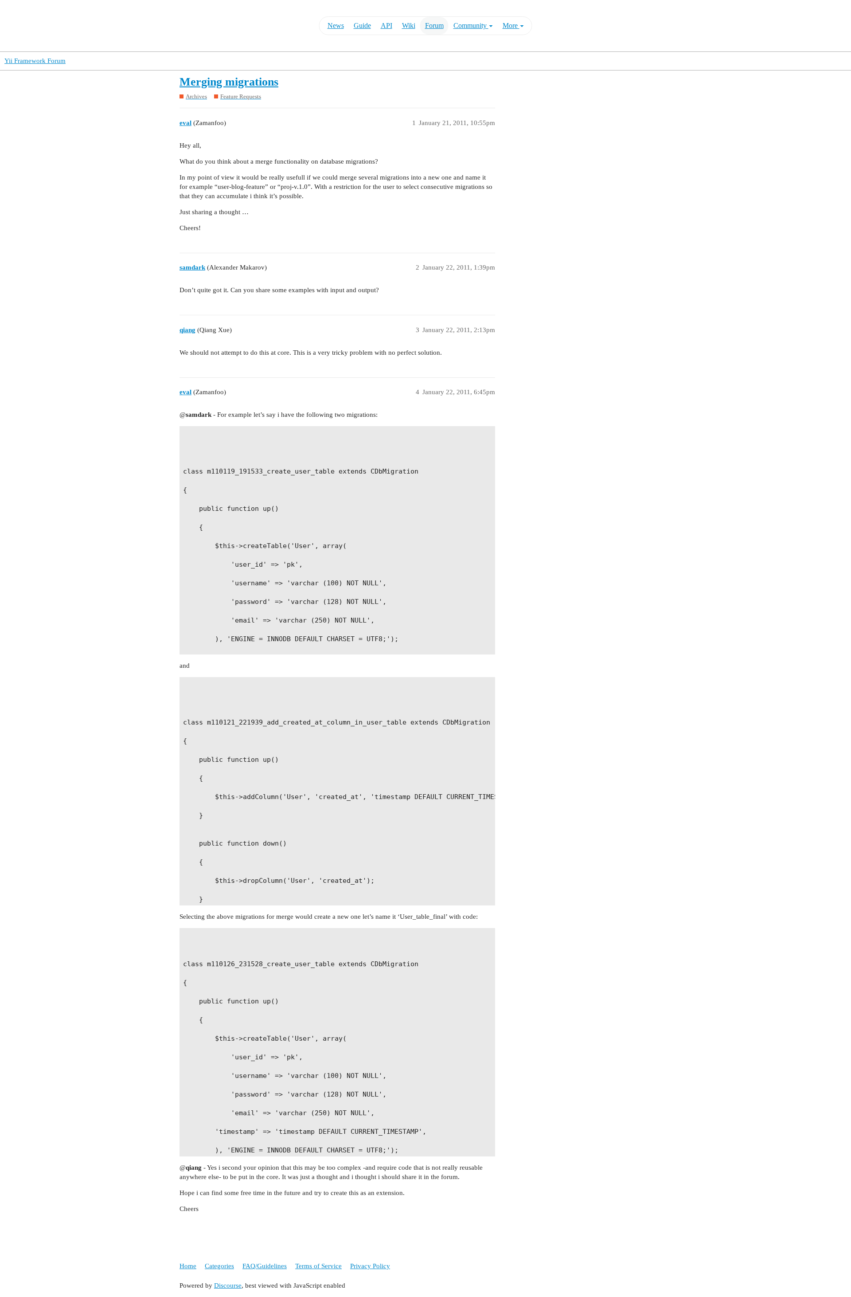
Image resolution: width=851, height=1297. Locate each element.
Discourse (228, 1285)
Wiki (408, 25)
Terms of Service (318, 1266)
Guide (362, 25)
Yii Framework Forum (35, 60)
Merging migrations (229, 81)
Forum (434, 25)
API (386, 25)
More (511, 25)
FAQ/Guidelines (264, 1266)
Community (470, 25)
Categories (219, 1266)
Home (188, 1266)
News (336, 25)
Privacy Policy (370, 1266)
